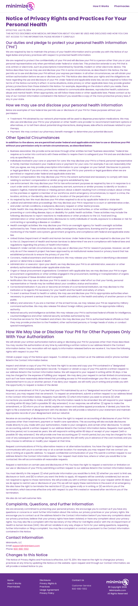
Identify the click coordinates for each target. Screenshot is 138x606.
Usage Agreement (49, 589)
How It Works (101, 6)
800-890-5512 (21, 549)
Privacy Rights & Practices (48, 585)
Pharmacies (121, 6)
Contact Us (78, 580)
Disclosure (45, 580)
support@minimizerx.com (26, 545)
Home (10, 580)
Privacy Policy (47, 593)
